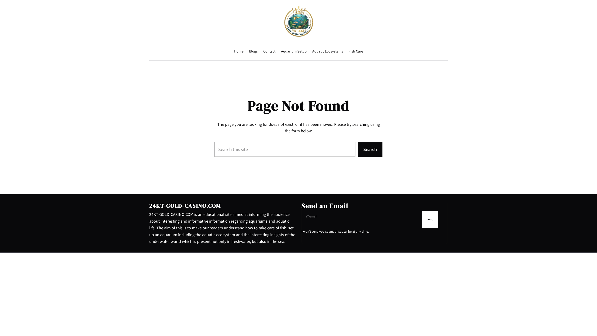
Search (370, 149)
